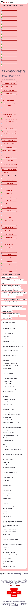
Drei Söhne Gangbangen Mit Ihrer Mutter (12, 427)
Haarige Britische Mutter (7, 290)
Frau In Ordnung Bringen (8, 391)
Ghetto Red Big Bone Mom (9, 412)
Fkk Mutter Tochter (7, 437)
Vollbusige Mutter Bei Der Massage (10, 350)
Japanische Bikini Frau (8, 407)
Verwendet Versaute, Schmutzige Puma (11, 313)
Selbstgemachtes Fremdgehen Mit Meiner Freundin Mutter (12, 522)
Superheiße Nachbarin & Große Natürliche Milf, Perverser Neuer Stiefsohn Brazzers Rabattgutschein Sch (13, 303)
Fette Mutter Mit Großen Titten (19, 292)
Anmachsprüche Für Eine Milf (8, 299)
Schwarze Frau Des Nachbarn (9, 566)
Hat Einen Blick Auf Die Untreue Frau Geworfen (13, 449)
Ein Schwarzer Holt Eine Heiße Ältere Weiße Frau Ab (13, 347)
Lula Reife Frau (6, 503)
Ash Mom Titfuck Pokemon (9, 537)
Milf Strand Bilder (6, 396)
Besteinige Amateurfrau (8, 338)
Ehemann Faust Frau (7, 493)
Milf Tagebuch (6, 480)
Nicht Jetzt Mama (7, 371)
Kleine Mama (6, 360)
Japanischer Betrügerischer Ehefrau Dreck (12, 544)
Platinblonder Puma (7, 331)
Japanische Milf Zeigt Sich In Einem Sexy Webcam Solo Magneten (12, 555)
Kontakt (14, 595)
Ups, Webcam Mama (6, 309)
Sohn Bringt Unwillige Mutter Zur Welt (11, 422)
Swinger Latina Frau (7, 404)
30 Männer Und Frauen (8, 561)
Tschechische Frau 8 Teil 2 (9, 490)
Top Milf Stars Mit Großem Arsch (10, 539)
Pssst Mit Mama (6, 336)
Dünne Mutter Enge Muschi (9, 467)
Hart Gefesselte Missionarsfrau (10, 363)
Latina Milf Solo (6, 534)
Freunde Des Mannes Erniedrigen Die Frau (12, 454)
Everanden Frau (6, 326)
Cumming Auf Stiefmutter (9, 552)
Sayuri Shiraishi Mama (8, 383)
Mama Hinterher (6, 513)
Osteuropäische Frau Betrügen (10, 389)
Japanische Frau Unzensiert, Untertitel (11, 414)
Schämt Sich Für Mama (8, 401)
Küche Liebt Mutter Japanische (10, 457)
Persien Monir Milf (7, 368)
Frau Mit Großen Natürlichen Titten (9, 277)
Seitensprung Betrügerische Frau (10, 435)
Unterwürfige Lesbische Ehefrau (10, 378)
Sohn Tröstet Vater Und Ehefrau (10, 355)
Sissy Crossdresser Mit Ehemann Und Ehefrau (12, 306)
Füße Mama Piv (6, 511)
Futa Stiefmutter (7, 549)
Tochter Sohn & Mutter (8, 488)
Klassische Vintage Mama (9, 409)
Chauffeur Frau (5, 316)
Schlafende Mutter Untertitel (9, 341)
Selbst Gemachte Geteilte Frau (9, 297)
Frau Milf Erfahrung (7, 464)
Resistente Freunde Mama (9, 376)
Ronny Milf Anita (6, 462)
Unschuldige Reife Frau (8, 373)
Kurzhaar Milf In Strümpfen (9, 328)
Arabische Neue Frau (7, 425)
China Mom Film (6, 547)
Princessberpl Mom (7, 485)
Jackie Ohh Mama (7, 417)
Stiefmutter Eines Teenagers (9, 399)
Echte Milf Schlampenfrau (9, 446)
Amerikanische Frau (6, 292)
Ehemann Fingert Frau (8, 508)
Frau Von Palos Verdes (8, 459)
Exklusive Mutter (19, 279)
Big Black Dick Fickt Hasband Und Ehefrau (12, 365)
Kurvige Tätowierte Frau (7, 288)
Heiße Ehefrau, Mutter (8, 470)
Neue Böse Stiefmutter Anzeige (10, 472)
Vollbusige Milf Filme (7, 381)
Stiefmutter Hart (14, 316)
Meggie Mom (22, 316)
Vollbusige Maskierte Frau (8, 432)
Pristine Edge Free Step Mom (9, 542)
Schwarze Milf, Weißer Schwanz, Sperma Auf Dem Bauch (13, 282)
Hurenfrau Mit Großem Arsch (15, 295)
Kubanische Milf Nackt (8, 558)
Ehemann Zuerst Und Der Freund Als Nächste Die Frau (14, 443)
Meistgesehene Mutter (7, 311)
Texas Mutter (5, 295)
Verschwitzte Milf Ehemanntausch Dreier (12, 394)
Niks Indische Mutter (6, 285)
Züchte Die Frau (6, 353)
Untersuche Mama (18, 290)
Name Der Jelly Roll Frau (8, 452)
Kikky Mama (5, 564)
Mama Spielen (17, 288)
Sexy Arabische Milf (7, 419)
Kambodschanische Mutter (19, 309)
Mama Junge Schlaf (7, 344)
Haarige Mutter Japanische (9, 477)
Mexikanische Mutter (6, 318)
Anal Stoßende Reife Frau (8, 440)
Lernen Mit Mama (7, 475)
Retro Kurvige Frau (7, 516)
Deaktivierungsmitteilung (14, 592)
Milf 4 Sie (5, 483)
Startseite (14, 589)
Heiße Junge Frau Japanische (9, 430)
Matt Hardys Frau (16, 285)
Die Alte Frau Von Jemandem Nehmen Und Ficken (12, 526)
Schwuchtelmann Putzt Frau (9, 529)
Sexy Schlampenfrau (21, 299)
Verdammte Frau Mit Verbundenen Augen (12, 501)
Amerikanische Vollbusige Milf (9, 506)
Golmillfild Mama (7, 498)
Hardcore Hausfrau (7, 495)
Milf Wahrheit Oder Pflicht (9, 386)
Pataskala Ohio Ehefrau (8, 333)
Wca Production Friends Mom (9, 531)
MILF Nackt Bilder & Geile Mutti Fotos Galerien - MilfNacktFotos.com (15, 607)
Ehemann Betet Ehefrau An (8, 279)
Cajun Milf (5, 519)
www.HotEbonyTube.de (4, 573)
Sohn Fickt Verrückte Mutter (9, 358)
